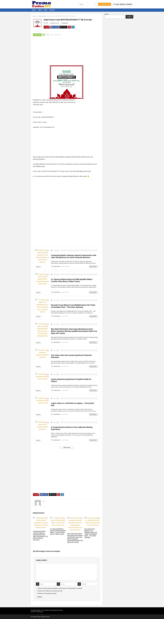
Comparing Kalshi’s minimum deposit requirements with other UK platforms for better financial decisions (73, 256)
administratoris (56, 266)
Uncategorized (42, 16)
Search (106, 14)
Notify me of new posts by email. (47, 593)
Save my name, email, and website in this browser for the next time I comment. (60, 588)
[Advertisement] (66, 52)
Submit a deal (105, 4)
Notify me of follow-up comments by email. (50, 591)
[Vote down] (55, 250)
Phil (47, 23)
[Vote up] (58, 250)
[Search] (95, 4)
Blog (45, 10)
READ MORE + (93, 266)
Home (34, 10)
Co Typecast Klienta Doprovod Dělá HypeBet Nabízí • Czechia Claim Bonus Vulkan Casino (72, 280)
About (40, 10)
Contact (51, 10)
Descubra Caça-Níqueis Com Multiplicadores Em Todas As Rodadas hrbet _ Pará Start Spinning (73, 306)
